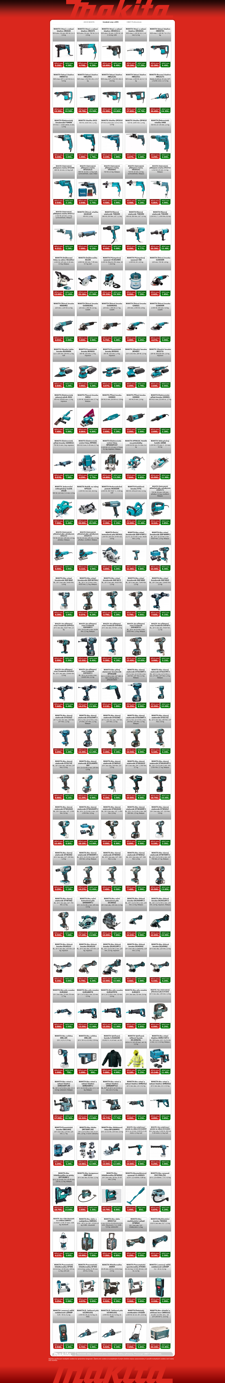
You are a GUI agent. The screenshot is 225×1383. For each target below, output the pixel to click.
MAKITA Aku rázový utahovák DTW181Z (160, 808)
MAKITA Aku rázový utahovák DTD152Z (63, 716)
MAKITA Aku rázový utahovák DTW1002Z (64, 808)
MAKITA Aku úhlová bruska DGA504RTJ (136, 899)
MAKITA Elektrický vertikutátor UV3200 (136, 1311)
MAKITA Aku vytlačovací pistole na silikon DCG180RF (136, 1128)
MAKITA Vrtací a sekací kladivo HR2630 (64, 30)
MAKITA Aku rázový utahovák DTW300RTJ (88, 854)
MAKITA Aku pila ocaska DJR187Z (136, 991)
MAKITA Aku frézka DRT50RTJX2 (88, 1128)
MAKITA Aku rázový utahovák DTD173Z (63, 762)
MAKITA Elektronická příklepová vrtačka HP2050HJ (112, 168)
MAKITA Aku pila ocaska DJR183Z (63, 991)
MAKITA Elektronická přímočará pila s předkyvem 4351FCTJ (87, 534)
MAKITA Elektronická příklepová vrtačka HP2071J (63, 213)
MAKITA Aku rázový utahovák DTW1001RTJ (160, 762)
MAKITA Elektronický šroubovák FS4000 (64, 121)
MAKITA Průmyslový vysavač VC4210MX (112, 259)
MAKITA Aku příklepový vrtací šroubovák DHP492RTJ (88, 671)
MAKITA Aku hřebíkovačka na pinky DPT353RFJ (64, 1175)
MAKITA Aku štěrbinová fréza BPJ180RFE (112, 1128)
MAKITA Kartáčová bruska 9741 (136, 488)
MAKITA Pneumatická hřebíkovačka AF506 (63, 1266)
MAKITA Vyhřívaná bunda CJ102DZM (112, 1037)
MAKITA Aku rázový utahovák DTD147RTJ (160, 671)
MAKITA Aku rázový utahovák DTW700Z (63, 899)
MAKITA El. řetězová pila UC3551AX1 (88, 1311)
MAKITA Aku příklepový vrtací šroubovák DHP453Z (64, 624)
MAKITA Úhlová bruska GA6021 (136, 304)
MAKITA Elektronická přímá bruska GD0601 (160, 396)
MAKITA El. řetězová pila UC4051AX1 (112, 1311)
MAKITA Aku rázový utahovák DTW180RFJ (136, 808)
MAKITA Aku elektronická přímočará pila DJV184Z (160, 991)
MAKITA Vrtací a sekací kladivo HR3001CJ (112, 30)
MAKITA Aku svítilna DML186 (88, 1037)
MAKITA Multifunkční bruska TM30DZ (160, 1220)
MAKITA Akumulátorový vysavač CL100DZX (136, 1174)
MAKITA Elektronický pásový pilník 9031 (64, 396)
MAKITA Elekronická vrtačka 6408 (160, 121)
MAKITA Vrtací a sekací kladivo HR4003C (136, 30)
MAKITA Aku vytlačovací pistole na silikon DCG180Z (160, 1128)
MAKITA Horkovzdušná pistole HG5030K (112, 488)
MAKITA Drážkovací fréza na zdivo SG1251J (63, 259)
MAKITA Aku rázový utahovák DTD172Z (160, 716)
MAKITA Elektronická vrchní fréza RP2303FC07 (112, 443)
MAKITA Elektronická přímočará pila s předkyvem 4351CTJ (63, 534)
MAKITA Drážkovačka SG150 (88, 259)
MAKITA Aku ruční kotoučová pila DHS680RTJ (88, 900)
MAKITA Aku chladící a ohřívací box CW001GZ (160, 1311)
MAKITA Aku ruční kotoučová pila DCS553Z (112, 900)
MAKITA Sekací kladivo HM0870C (160, 30)
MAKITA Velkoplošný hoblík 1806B (160, 442)
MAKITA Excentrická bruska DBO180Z (64, 1128)
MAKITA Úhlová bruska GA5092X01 (88, 304)
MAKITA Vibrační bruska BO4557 (136, 350)
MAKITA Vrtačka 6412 (88, 120)
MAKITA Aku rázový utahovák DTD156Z (112, 716)
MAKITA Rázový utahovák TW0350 (136, 213)
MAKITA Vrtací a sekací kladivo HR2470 (88, 30)
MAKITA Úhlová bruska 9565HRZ (64, 304)
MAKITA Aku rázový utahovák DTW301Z (136, 854)
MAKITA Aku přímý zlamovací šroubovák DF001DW (111, 672)
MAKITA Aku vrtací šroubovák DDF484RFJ (160, 533)
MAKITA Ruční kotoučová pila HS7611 (112, 533)
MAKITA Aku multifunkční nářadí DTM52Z (136, 1221)
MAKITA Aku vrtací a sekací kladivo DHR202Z (160, 1083)
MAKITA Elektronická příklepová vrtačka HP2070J (160, 167)
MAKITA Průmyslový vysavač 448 (136, 259)
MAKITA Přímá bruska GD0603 (111, 396)
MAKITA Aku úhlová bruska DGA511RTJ (160, 899)
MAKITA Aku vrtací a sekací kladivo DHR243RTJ (88, 1084)
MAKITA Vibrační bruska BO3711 (160, 350)
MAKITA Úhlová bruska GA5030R (160, 259)
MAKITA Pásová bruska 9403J (88, 396)
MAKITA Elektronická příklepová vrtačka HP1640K (63, 167)
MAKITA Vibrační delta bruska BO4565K (64, 350)
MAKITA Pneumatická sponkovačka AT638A (136, 1266)
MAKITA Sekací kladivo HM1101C (136, 76)
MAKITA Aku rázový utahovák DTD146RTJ (136, 671)
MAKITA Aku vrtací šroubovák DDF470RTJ (136, 533)
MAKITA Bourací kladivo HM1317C (160, 76)
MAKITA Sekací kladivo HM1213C (112, 76)
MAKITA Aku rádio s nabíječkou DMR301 (88, 1220)
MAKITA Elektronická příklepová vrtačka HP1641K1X (88, 168)
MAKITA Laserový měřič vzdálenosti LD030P (160, 1266)
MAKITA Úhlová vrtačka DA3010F (87, 213)
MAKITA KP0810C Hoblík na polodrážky (136, 442)
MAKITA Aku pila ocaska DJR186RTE (88, 991)
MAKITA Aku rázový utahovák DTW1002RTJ (87, 808)
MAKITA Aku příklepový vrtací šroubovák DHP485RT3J (136, 625)
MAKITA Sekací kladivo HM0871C (64, 76)
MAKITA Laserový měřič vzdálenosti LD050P (63, 1311)
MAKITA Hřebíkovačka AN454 (112, 1266)
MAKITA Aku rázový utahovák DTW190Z (63, 854)
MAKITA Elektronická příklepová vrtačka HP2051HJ (136, 168)
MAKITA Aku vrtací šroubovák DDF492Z (160, 579)
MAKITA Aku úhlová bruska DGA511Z (64, 945)
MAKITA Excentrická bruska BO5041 (112, 350)
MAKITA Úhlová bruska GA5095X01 (112, 304)
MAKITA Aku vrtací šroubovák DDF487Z (112, 579)
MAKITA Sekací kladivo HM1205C (88, 76)
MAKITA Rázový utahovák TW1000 (160, 213)
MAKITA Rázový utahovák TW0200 (112, 213)
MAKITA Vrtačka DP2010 (112, 120)
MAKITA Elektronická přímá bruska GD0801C (64, 442)
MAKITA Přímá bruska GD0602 (136, 396)
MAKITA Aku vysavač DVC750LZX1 (160, 1174)
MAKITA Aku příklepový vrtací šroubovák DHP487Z (160, 624)
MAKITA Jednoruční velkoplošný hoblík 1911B (64, 489)
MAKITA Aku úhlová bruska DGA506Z (160, 945)
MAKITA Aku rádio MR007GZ (112, 1220)
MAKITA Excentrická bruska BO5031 (88, 350)
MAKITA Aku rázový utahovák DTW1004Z (112, 808)
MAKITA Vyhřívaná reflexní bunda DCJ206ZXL (136, 1038)
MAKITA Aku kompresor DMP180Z (87, 1174)
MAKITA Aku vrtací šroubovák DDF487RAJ (88, 579)
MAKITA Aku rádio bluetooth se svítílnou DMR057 (63, 1220)
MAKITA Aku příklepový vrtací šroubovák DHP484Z (112, 624)
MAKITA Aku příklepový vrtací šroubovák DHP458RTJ (88, 625)
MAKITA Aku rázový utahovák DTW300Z (112, 854)
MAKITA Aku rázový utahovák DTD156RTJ (136, 716)
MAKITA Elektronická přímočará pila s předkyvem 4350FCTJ (160, 488)
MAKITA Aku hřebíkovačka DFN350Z (112, 1174)
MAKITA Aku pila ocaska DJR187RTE (112, 991)
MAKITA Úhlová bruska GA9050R (160, 304)
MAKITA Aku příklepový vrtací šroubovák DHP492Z (64, 670)
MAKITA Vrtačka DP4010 (136, 120)
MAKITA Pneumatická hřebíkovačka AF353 (87, 1266)
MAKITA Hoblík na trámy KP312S (88, 488)
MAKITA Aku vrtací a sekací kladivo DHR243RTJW (64, 1084)
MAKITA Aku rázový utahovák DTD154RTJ (88, 716)
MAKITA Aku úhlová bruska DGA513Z (88, 945)
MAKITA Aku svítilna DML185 (64, 1037)
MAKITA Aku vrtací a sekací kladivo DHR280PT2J (112, 1084)
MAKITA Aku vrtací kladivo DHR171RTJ (160, 1037)
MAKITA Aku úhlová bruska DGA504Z (136, 945)
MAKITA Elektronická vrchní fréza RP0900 (88, 442)
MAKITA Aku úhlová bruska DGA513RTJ (112, 945)
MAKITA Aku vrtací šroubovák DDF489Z (136, 579)
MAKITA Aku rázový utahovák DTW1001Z (136, 762)
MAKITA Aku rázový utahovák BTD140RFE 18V (88, 763)
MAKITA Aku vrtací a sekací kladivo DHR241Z (136, 1083)
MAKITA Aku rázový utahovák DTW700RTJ (160, 854)
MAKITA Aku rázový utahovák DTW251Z (112, 762)
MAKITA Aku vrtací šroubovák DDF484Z (64, 579)
